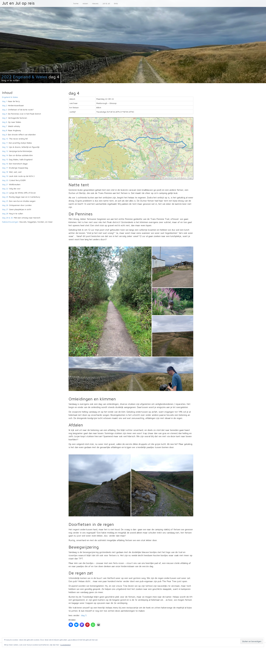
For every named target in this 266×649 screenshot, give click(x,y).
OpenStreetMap (170, 178)
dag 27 (5, 209)
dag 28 (5, 213)
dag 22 (5, 188)
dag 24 (5, 197)
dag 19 (5, 176)
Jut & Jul (106, 3)
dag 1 (4, 101)
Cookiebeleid (65, 645)
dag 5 (84, 615)
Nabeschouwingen (10, 222)
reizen (85, 3)
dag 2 (4, 105)
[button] (110, 302)
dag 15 (5, 159)
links (116, 3)
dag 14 (5, 155)
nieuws (95, 3)
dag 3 (4, 109)
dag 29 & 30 (7, 217)
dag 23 (5, 193)
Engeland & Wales (10, 97)
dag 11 (5, 143)
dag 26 (5, 205)
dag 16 (5, 163)
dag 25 (5, 201)
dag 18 (5, 172)
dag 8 (4, 130)
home (75, 3)
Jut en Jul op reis (18, 3)
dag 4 (4, 114)
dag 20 (5, 180)
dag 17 (5, 168)
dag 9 (4, 134)
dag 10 (5, 138)
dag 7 (4, 126)
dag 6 (4, 122)
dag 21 (5, 184)
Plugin (189, 178)
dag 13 (5, 151)
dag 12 (5, 147)
